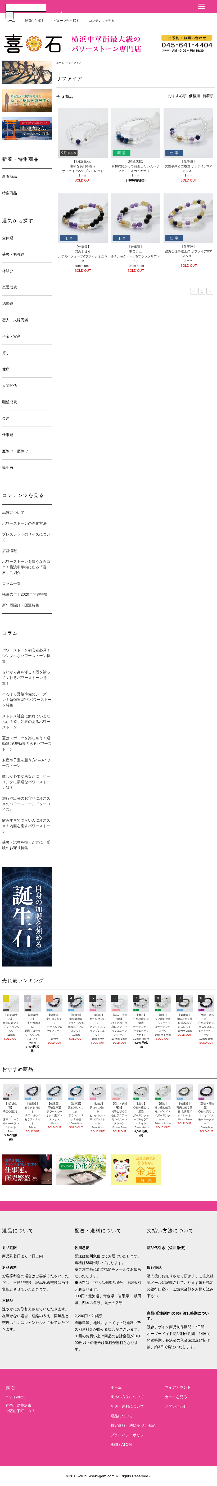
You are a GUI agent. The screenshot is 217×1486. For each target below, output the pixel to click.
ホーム (10, 20)
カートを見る (176, 1397)
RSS (114, 1444)
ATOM (126, 1444)
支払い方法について (127, 1397)
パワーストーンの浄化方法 (24, 523)
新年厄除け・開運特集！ (22, 605)
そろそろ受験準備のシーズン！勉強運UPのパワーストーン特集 (27, 699)
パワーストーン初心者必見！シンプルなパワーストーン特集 (26, 655)
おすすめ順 (177, 96)
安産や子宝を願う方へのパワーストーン (26, 763)
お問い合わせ (176, 1406)
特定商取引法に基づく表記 (133, 1425)
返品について (122, 1416)
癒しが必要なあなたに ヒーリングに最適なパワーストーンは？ (26, 782)
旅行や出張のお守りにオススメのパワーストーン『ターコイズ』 (26, 804)
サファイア (75, 62)
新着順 (208, 96)
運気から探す (34, 20)
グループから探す (66, 20)
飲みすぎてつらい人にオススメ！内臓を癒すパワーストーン (26, 825)
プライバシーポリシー (129, 1435)
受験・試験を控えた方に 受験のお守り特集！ (26, 845)
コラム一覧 (11, 583)
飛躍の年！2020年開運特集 (25, 594)
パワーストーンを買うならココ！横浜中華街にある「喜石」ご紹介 (26, 567)
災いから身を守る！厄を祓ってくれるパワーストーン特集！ (26, 677)
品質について (13, 512)
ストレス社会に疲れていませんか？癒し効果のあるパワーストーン (26, 721)
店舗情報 (9, 551)
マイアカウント (178, 1387)
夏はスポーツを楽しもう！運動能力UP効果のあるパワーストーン (27, 743)
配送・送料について (127, 1406)
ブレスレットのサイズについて (26, 537)
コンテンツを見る (101, 20)
